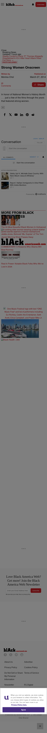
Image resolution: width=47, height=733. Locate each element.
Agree (23, 710)
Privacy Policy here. (19, 705)
